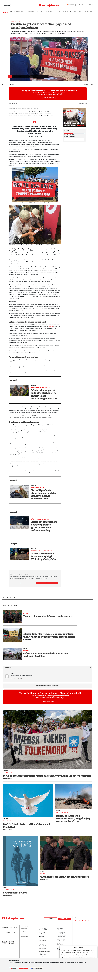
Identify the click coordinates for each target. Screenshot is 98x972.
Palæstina (49, 11)
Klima (80, 11)
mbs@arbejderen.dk (60, 929)
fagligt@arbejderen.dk (24, 928)
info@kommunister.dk (61, 939)
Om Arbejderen (89, 11)
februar (51, 326)
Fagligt (11, 927)
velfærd (65, 11)
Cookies (58, 943)
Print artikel (86, 84)
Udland (58, 810)
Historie (3, 935)
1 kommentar (5, 84)
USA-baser (57, 11)
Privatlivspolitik (59, 944)
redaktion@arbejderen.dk (24, 926)
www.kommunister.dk (61, 940)
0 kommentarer (8, 778)
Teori (7, 935)
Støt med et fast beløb (37, 968)
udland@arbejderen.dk (24, 931)
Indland (13, 19)
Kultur (5, 887)
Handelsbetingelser (42, 948)
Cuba (42, 11)
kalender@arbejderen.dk (24, 936)
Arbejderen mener (5, 927)
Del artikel (93, 84)
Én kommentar (8, 667)
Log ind (80, 6)
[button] (95, 947)
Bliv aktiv (12, 13)
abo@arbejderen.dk (42, 940)
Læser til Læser (8, 932)
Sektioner (7, 5)
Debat (24, 611)
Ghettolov (73, 11)
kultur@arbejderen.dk (24, 933)
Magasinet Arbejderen (16, 11)
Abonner (23, 583)
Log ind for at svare (17, 678)
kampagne (23, 112)
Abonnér (14, 968)
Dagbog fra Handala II (32, 11)
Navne (14, 932)
